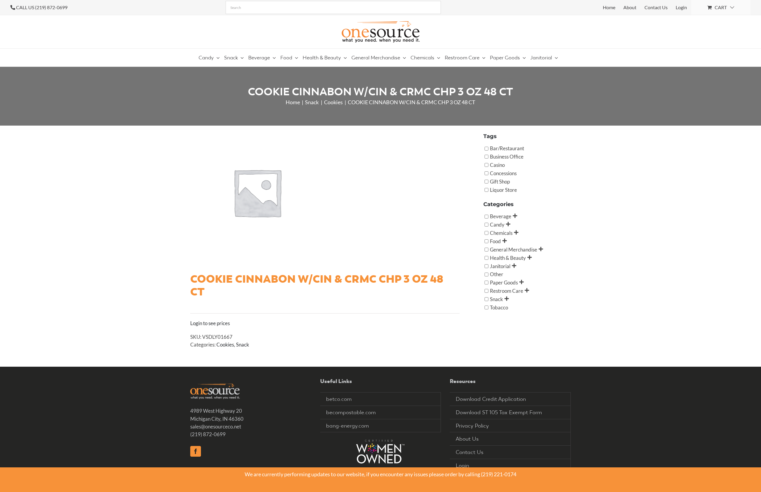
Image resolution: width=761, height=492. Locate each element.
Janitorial (500, 266)
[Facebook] (195, 451)
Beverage (500, 216)
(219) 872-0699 (208, 434)
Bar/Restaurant (507, 148)
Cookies (225, 344)
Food (495, 241)
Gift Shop (500, 181)
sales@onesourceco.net (215, 426)
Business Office (506, 157)
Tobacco (499, 307)
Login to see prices (210, 323)
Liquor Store (503, 189)
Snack (242, 344)
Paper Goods (504, 282)
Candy (497, 225)
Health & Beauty (508, 257)
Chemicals (501, 233)
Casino (497, 165)
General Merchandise (513, 249)
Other (496, 274)
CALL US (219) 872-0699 (41, 7)
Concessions (503, 173)
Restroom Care (506, 291)
